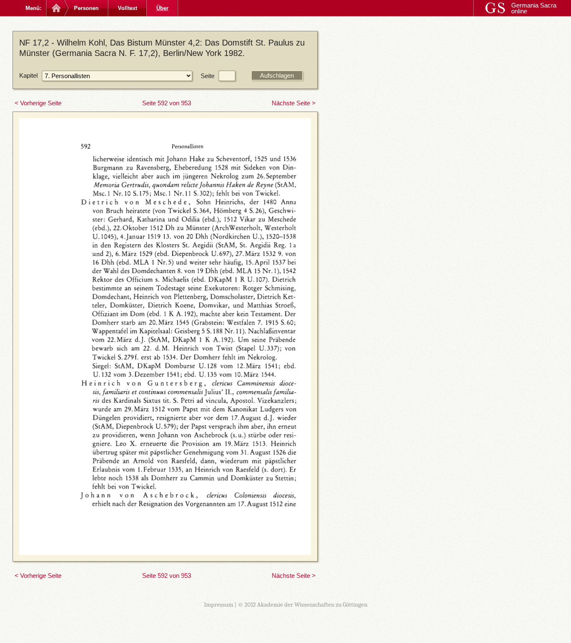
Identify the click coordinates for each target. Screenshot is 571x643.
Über (162, 8)
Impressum (218, 604)
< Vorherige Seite (38, 103)
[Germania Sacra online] (55, 8)
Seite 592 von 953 (166, 103)
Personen (86, 8)
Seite (207, 75)
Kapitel (28, 75)
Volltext (127, 8)
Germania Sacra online (533, 8)
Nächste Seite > (294, 103)
